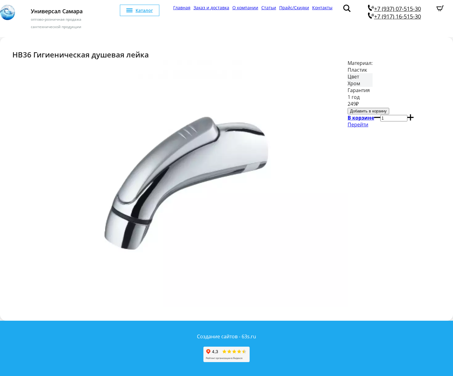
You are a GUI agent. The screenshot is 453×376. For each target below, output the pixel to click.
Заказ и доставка (211, 8)
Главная (181, 8)
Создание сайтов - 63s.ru (226, 336)
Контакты (322, 8)
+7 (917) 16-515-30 (397, 16)
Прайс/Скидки (294, 8)
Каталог (144, 10)
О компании (245, 8)
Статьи (268, 8)
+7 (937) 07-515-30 (397, 8)
